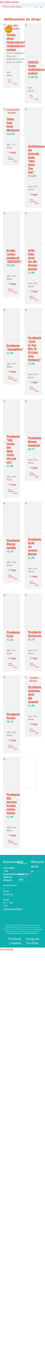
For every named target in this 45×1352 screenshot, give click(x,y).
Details (15, 83)
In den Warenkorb (10, 158)
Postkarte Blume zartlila (13, 544)
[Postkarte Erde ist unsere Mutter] (33, 518)
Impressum (10, 933)
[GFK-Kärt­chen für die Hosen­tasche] (33, 228)
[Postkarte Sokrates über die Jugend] (33, 679)
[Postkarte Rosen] (11, 692)
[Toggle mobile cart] (37, 6)
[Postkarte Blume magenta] (33, 416)
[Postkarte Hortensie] (33, 610)
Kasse (21, 874)
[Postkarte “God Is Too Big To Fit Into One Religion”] (33, 321)
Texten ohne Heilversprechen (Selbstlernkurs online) (18, 42)
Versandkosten (10, 152)
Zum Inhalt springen (9, 1)
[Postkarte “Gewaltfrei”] (11, 325)
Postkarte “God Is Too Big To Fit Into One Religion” (34, 348)
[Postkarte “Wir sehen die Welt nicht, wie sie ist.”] (11, 415)
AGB (20, 879)
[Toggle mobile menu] (41, 6)
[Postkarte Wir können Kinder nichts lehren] (11, 773)
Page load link (6, 949)
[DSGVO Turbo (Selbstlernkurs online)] (33, 40)
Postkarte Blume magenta (34, 441)
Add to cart (10, 80)
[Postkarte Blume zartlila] (11, 518)
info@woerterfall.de (12, 909)
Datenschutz (19, 933)
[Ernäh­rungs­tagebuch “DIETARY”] (11, 228)
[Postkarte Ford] (11, 610)
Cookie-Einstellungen (31, 933)
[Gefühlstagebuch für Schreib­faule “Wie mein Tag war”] (33, 124)
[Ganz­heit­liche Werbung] (11, 111)
